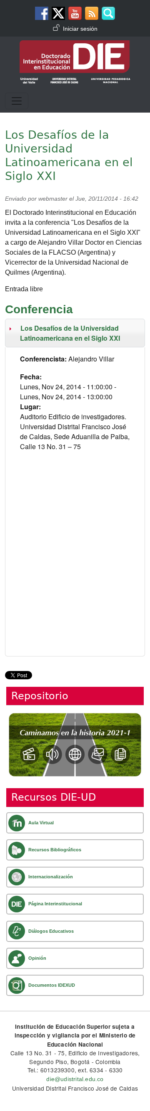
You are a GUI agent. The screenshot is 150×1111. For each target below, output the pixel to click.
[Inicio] (75, 46)
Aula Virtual (41, 822)
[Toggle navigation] (16, 101)
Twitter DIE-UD (58, 13)
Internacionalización (50, 876)
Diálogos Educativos (51, 931)
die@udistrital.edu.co (74, 1079)
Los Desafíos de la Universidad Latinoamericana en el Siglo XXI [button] (69, 333)
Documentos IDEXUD (51, 985)
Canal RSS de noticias (91, 13)
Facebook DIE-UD (41, 13)
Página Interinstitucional (55, 903)
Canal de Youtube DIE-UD (75, 13)
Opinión (37, 958)
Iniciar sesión (80, 29)
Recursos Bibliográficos (54, 849)
